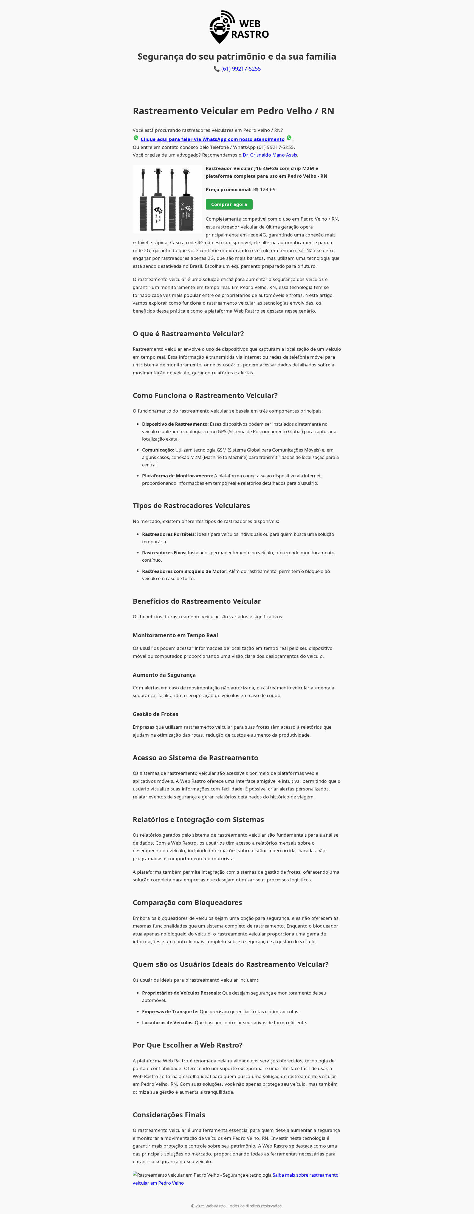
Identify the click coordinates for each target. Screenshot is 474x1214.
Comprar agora (229, 204)
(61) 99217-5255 (241, 68)
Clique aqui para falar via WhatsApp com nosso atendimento (212, 139)
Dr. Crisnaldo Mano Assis (270, 155)
